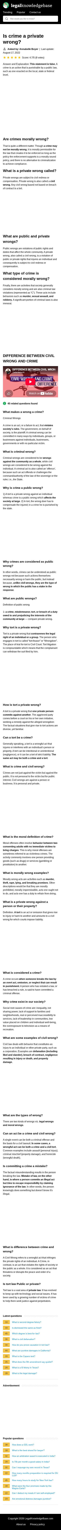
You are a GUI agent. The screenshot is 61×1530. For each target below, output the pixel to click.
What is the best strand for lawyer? (28, 1450)
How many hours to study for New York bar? (32, 1480)
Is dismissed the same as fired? (27, 1328)
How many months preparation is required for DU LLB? (35, 1474)
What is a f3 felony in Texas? (25, 1367)
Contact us (35, 12)
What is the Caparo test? (23, 1356)
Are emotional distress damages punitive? (31, 1499)
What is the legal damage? (24, 1373)
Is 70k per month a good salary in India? (31, 1462)
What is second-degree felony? (26, 1322)
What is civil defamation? (23, 1339)
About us (21, 1524)
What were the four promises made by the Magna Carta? (31, 1487)
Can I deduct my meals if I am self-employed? (33, 1493)
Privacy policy (37, 1524)
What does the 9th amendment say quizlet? (32, 1362)
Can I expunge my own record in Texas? (31, 1467)
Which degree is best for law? (26, 1333)
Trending (7, 12)
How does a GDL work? (23, 1444)
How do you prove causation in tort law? (30, 1345)
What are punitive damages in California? (31, 1350)
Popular (21, 12)
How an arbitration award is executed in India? (33, 1456)
